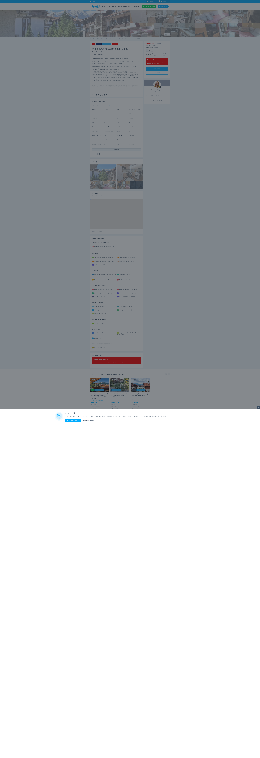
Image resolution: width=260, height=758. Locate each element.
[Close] (258, 407)
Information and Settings (88, 420)
